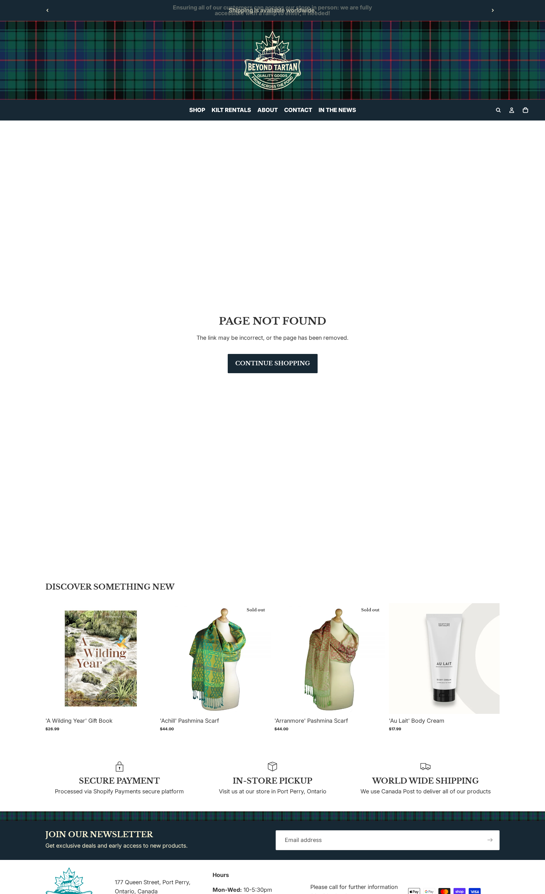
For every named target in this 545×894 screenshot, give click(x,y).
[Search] (498, 110)
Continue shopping (272, 363)
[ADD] (146, 704)
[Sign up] (490, 840)
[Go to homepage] (272, 60)
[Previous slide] (48, 10)
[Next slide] (493, 10)
